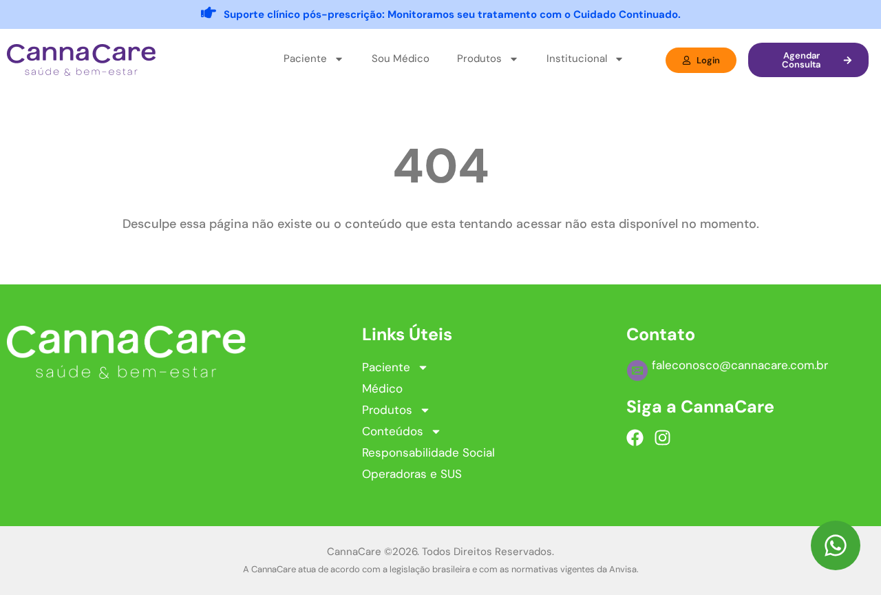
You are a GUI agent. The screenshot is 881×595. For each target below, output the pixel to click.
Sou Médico (400, 58)
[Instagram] (662, 437)
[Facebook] (635, 437)
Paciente (386, 367)
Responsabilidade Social (428, 452)
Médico (382, 388)
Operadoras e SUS (412, 473)
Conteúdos (392, 431)
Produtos (387, 409)
